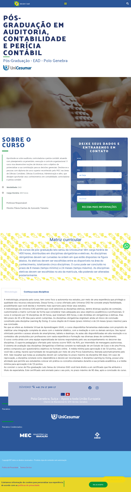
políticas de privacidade (28, 485)
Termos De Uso (26, 467)
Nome (79, 158)
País (78, 170)
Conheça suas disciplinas (36, 291)
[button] (65, 3)
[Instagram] (97, 388)
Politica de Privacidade (10, 467)
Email (79, 193)
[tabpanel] (65, 335)
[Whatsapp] (126, 246)
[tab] (10, 291)
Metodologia (11, 291)
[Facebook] (90, 388)
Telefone (80, 181)
